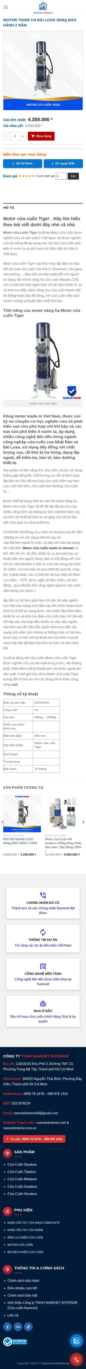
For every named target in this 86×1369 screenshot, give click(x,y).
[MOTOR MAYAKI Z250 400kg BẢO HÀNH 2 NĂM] (22, 813)
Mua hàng (44, 136)
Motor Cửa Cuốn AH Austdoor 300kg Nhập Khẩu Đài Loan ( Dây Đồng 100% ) (63, 845)
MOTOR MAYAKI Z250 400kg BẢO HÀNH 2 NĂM (20, 841)
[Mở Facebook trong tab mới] (7, 1326)
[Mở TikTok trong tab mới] (28, 1326)
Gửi (73, 176)
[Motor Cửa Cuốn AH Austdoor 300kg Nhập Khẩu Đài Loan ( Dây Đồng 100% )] (64, 813)
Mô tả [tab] (8, 208)
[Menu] (5, 7)
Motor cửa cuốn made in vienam (48, 548)
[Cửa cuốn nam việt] (43, 7)
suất (14, 684)
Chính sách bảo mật (22, 1295)
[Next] (83, 830)
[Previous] (3, 830)
